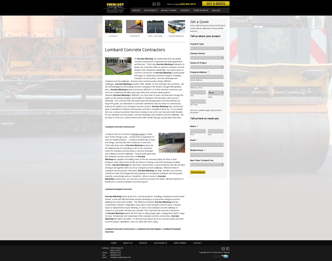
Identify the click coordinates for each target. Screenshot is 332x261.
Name (194, 126)
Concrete (185, 10)
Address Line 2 (196, 88)
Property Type (197, 44)
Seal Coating (155, 36)
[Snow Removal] (176, 26)
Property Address (199, 72)
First (192, 134)
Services (136, 10)
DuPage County (138, 134)
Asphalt (113, 36)
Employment (180, 243)
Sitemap (227, 252)
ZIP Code (194, 105)
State (210, 97)
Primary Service (197, 53)
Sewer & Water (200, 10)
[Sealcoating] (155, 26)
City (191, 95)
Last (210, 134)
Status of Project (198, 63)
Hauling (216, 10)
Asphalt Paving (169, 10)
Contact (197, 243)
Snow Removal (176, 36)
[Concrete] (134, 26)
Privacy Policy (217, 252)
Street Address (196, 80)
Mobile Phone (197, 150)
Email (193, 140)
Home (113, 243)
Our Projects (150, 10)
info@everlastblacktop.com (121, 257)
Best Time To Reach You (201, 160)
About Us (127, 243)
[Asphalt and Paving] (113, 26)
